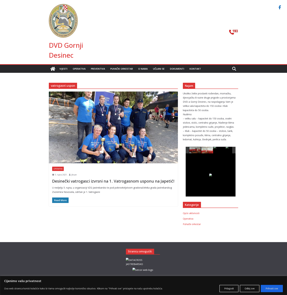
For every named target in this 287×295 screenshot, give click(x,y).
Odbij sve (250, 288)
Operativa (79, 68)
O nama (143, 68)
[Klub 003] (219, 150)
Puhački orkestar (121, 68)
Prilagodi (229, 288)
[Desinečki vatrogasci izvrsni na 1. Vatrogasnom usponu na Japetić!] (113, 127)
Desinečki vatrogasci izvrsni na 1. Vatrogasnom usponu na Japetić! (113, 181)
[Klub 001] (195, 150)
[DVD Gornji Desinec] (53, 69)
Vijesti (63, 68)
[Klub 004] (232, 150)
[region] (143, 285)
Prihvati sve (272, 288)
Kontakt (195, 68)
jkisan (74, 174)
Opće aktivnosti (191, 213)
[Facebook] (280, 7)
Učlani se (159, 68)
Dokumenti (177, 68)
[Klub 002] (207, 150)
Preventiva (98, 68)
